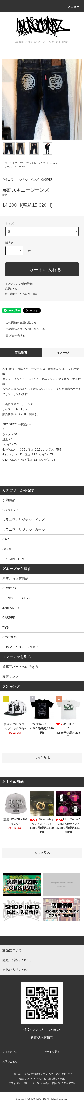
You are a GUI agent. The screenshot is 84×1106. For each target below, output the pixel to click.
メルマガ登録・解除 (46, 1083)
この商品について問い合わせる (25, 329)
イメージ (63, 352)
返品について (13, 288)
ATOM (72, 1083)
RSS (64, 1083)
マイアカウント (11, 1051)
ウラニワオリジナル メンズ (30, 163)
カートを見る (52, 1051)
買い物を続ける (15, 335)
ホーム (8, 163)
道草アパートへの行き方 (20, 666)
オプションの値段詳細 (19, 283)
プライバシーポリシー (20, 1083)
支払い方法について (34, 1074)
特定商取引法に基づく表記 (21, 294)
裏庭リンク (10, 676)
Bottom (53, 163)
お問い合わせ (10, 1061)
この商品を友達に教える (21, 322)
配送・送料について (59, 1074)
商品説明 (21, 352)
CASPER (20, 166)
